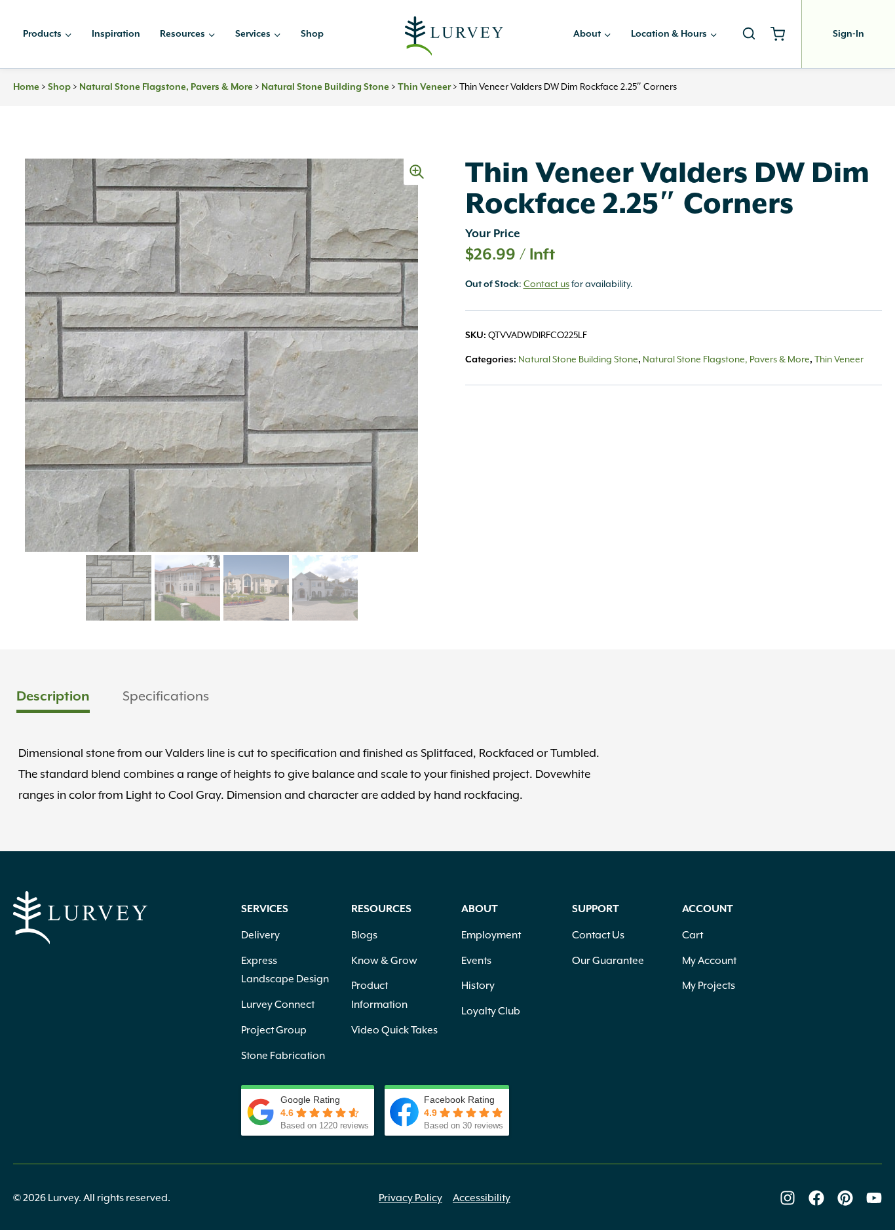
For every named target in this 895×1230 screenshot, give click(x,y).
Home (26, 87)
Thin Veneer (424, 87)
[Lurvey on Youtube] (874, 1198)
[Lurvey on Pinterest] (845, 1198)
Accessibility (481, 1198)
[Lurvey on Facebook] (816, 1198)
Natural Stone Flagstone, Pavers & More (166, 87)
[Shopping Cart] (783, 34)
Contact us (546, 284)
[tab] (53, 697)
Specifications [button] (166, 696)
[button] (417, 172)
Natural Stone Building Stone (325, 87)
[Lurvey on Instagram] (787, 1198)
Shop (312, 34)
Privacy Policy (410, 1198)
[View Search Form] (749, 34)
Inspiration (116, 34)
